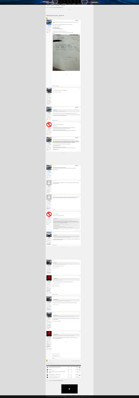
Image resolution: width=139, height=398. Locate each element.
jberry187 (78, 377)
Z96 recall (50, 369)
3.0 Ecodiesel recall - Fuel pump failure (55, 374)
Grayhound (50, 377)
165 (49, 96)
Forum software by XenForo (52, 396)
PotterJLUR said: (55, 278)
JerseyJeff (49, 200)
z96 (60, 16)
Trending (52, 5)
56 (49, 188)
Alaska (50, 242)
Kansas (50, 269)
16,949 (50, 97)
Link (50, 102)
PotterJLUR (49, 265)
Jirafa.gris (48, 16)
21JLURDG (50, 373)
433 (49, 304)
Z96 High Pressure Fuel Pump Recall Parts (55, 367)
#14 (79, 312)
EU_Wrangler (50, 375)
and (55, 120)
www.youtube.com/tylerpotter (55, 304)
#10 (79, 232)
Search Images (63, 5)
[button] (73, 4)
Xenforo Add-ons (61, 396)
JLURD (49, 237)
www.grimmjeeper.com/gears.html (56, 283)
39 (49, 129)
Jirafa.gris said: (55, 218)
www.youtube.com (49, 270)
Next (49, 18)
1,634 (49, 240)
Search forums (57, 5)
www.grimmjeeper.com (49, 288)
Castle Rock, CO (49, 287)
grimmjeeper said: (55, 299)
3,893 (50, 130)
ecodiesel (58, 16)
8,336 (50, 284)
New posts (48, 5)
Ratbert (49, 93)
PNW (49, 324)
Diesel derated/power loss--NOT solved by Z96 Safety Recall (57, 372)
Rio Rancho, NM (48, 190)
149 (49, 203)
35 (49, 303)
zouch (49, 127)
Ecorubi (78, 372)
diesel (56, 16)
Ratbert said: (54, 262)
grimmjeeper (49, 281)
